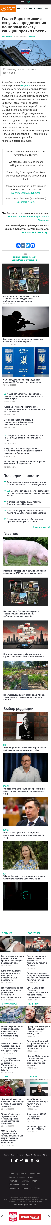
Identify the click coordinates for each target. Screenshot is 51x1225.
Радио (12, 1177)
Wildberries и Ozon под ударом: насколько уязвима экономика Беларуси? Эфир (24, 877)
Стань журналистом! (18, 1173)
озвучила (25, 85)
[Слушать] (8, 786)
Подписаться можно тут (34, 232)
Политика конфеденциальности (25, 1205)
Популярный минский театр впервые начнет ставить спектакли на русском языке (38, 1044)
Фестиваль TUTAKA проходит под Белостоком (36, 1116)
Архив (30, 1177)
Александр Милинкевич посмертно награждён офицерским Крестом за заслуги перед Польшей (25, 916)
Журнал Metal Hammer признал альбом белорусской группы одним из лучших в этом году (38, 1060)
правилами (38, 1201)
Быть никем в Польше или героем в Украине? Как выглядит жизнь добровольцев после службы (21, 298)
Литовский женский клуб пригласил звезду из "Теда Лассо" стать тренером (12, 1103)
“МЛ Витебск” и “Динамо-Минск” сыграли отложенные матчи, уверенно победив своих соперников (12, 1137)
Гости (6, 1155)
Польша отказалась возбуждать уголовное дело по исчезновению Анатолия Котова (38, 976)
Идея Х (29, 1155)
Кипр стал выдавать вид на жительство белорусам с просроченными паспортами (11, 975)
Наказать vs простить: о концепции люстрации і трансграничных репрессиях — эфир (24, 835)
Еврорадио (7, 36)
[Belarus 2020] (29, 1217)
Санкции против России (24, 257)
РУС (28, 2)
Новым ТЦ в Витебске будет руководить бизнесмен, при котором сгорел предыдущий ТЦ (12, 1031)
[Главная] (29, 8)
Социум (7, 933)
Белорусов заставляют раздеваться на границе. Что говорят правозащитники (26, 483)
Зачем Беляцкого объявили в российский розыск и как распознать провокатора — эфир (24, 791)
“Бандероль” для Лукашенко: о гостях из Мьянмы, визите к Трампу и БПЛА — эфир (24, 437)
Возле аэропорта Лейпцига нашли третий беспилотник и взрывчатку (24, 462)
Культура (33, 1003)
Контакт (25, 1184)
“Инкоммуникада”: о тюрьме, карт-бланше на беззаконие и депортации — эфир (24, 748)
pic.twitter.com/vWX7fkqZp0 (25, 193)
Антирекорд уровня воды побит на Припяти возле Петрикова (24, 503)
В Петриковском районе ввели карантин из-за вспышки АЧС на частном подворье (25, 572)
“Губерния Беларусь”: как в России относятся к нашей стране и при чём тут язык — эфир (24, 396)
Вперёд (49, 1217)
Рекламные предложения (20, 1188)
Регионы (21, 1177)
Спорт (6, 1076)
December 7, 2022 (26, 202)
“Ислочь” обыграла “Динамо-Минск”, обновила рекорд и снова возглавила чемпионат (10, 1118)
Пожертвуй (35, 1173)
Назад (2, 1217)
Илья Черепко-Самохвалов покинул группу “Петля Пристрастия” (37, 1103)
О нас (37, 1188)
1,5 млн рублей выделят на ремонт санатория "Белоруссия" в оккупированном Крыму (11, 1064)
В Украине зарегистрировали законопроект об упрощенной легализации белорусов (18, 422)
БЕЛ (22, 2)
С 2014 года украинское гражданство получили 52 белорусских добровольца (22, 381)
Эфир (45, 1155)
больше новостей (41, 527)
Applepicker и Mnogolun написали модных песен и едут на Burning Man (38, 1030)
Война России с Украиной (24, 260)
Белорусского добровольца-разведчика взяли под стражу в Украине (23, 340)
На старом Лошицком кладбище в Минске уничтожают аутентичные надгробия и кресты (24, 697)
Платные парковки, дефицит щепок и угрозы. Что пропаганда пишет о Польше (23, 655)
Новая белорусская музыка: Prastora (36, 1127)
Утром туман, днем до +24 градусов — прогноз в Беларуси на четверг (26, 520)
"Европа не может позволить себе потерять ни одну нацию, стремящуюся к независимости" (24, 409)
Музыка (32, 1076)
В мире (32, 36)
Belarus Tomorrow (17, 1155)
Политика (33, 933)
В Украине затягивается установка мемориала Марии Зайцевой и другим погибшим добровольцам (23, 450)
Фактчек (37, 1155)
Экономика (9, 1003)
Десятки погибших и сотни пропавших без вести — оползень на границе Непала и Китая (28, 493)
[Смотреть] (5, 394)
